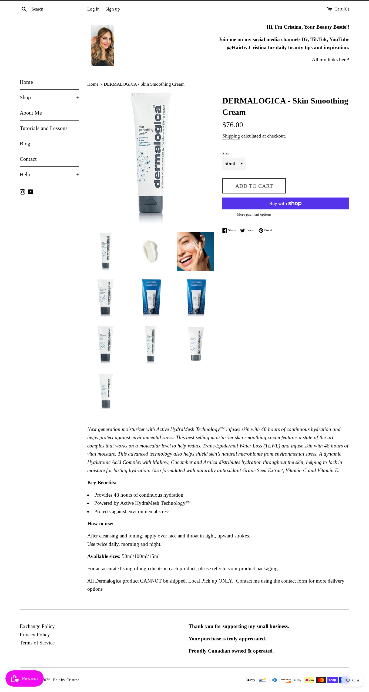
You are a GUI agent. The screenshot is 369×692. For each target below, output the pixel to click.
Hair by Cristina (66, 679)
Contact (28, 159)
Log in (93, 9)
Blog (25, 143)
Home (26, 82)
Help (49, 174)
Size (225, 153)
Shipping (231, 136)
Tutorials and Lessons (44, 128)
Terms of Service (37, 643)
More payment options (254, 214)
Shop (49, 97)
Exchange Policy (37, 626)
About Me (31, 113)
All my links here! (330, 59)
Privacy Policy (35, 634)
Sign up (112, 9)
